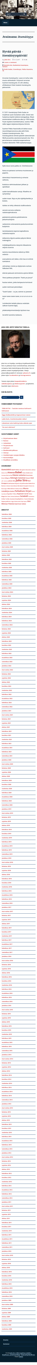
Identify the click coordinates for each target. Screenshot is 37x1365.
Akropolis (22, 469)
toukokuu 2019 (7, 838)
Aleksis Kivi (4, 473)
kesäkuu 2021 (6, 735)
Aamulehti (6, 469)
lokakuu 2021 (6, 719)
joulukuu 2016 (6, 956)
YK (3, 71)
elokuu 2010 (6, 1267)
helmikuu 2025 (7, 580)
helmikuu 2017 (7, 948)
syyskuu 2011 (6, 1214)
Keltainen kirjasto (14, 483)
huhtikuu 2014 (6, 1087)
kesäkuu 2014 (6, 1079)
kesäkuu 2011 (6, 1226)
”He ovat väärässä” (8, 427)
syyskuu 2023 (6, 633)
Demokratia (8, 65)
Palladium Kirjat (23, 491)
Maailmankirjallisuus (10, 450)
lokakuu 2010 (6, 1259)
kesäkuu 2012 (6, 1177)
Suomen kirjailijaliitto (17, 499)
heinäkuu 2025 (7, 559)
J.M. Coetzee (4, 481)
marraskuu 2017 (7, 911)
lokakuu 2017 (6, 915)
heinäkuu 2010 (7, 1272)
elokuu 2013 (6, 1120)
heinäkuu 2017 (7, 928)
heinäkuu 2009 (7, 1321)
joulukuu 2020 (6, 760)
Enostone (29, 475)
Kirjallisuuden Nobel (26, 483)
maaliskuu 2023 (7, 657)
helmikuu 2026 (7, 535)
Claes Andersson (27, 473)
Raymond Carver (23, 494)
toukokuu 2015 (7, 1034)
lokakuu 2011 (6, 1210)
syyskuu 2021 (6, 723)
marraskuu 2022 (7, 670)
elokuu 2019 (6, 825)
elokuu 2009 (6, 1317)
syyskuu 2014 (6, 1067)
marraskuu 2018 (7, 862)
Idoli (32, 478)
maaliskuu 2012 (7, 1190)
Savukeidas (31, 496)
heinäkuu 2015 (7, 1026)
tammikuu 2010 (7, 1296)
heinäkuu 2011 (7, 1222)
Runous (5, 441)
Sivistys (6, 453)
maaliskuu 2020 (7, 797)
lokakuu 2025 (6, 551)
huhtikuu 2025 (6, 571)
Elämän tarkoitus (19, 475)
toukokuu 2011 (7, 1231)
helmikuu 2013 (7, 1145)
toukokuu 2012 (7, 1182)
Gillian (21, 1356)
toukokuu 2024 (7, 612)
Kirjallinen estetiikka (10, 460)
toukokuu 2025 (7, 567)
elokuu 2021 (6, 727)
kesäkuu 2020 (6, 784)
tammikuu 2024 (7, 625)
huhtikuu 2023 (6, 653)
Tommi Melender (29, 499)
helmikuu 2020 (7, 801)
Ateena (11, 472)
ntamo (11, 491)
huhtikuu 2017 (6, 940)
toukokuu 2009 (7, 1329)
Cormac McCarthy (6, 475)
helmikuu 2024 (7, 621)
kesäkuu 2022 (6, 686)
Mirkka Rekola (19, 488)
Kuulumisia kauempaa (20, 65)
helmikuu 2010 (7, 1292)
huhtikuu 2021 (6, 743)
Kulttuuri (6, 448)
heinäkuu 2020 (7, 780)
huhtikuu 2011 (6, 1235)
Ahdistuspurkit (20, 384)
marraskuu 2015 (7, 1010)
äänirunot (14, 386)
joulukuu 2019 (6, 809)
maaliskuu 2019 (7, 846)
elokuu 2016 (6, 973)
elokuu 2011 (6, 1218)
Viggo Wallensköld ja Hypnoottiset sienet (16, 415)
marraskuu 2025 (7, 547)
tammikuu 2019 (7, 854)
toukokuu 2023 (7, 649)
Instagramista (25, 375)
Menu (5, 22)
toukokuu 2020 (7, 788)
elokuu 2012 (6, 1169)
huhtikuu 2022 (6, 694)
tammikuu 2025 (7, 584)
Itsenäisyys (17, 69)
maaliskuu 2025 (7, 576)
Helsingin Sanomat (18, 478)
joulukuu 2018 (6, 858)
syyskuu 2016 (6, 969)
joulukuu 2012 (6, 1153)
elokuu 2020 (6, 776)
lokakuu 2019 (6, 817)
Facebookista (14, 375)
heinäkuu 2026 (7, 514)
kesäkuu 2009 (6, 1325)
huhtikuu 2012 (6, 1186)
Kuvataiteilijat (8, 457)
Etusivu (5, 1340)
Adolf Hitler (15, 469)
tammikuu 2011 (7, 1247)
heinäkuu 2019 (7, 829)
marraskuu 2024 (7, 592)
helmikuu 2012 (7, 1194)
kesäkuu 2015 (6, 1030)
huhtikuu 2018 (6, 891)
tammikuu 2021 (7, 756)
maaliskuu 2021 (7, 748)
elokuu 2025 (6, 555)
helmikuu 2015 (7, 1046)
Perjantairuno (8, 445)
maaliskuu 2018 (7, 895)
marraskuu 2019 (7, 813)
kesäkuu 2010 (6, 1276)
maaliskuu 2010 (7, 1288)
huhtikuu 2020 (6, 793)
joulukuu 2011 (6, 1202)
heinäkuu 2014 (7, 1075)
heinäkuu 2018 (7, 879)
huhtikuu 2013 (6, 1136)
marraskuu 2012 (7, 1157)
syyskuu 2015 (6, 1018)
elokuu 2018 (6, 874)
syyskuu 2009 (6, 1313)
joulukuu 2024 (6, 588)
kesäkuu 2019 (6, 833)
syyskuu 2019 (6, 821)
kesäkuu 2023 (6, 645)
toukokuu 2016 (7, 985)
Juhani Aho (11, 481)
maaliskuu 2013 (7, 1141)
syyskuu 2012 (6, 1165)
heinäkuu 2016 (7, 977)
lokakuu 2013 (6, 1112)
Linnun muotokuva (11, 486)
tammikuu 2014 (7, 1100)
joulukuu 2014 (6, 1055)
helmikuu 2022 (7, 702)
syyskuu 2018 (6, 870)
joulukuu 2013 (6, 1104)
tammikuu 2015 (7, 1050)
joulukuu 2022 (6, 666)
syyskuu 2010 (6, 1263)
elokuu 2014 (6, 1071)
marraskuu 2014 (7, 1059)
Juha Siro (7, 60)
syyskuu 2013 (6, 1116)
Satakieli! (24, 496)
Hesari (28, 478)
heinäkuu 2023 (7, 641)
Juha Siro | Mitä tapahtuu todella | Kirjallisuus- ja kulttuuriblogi (16, 1353)
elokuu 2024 (6, 604)
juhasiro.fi (26, 373)
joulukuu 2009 (6, 1300)
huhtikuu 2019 (6, 842)
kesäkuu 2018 (6, 883)
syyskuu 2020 (6, 772)
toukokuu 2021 (7, 739)
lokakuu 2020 (6, 768)
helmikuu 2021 (7, 752)
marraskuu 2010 (7, 1255)
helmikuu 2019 (7, 850)
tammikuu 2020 (7, 805)
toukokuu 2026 (7, 522)
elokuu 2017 (6, 924)
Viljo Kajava (24, 501)
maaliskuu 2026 (7, 530)
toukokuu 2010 (7, 1280)
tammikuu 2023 (7, 661)
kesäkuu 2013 (6, 1128)
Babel (18, 472)
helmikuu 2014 (7, 1095)
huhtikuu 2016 (6, 989)
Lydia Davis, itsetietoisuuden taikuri (14, 419)
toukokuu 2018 (7, 887)
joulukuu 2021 (6, 711)
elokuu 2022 (6, 682)
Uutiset (4, 66)
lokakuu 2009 (6, 1308)
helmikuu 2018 (7, 899)
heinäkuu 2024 (7, 608)
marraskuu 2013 (7, 1108)
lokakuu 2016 (6, 964)
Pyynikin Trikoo (12, 494)
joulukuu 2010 (6, 1251)
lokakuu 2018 (6, 866)
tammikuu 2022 (7, 707)
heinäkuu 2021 (7, 731)
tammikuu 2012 (7, 1198)
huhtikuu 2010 (6, 1284)
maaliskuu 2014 (7, 1091)
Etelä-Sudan (8, 69)
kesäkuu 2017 (6, 932)
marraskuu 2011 (7, 1206)
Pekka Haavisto (27, 69)
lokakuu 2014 (6, 1063)
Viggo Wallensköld (16, 501)
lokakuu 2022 (6, 674)
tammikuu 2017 (7, 952)
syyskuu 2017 (6, 919)
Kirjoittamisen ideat (10, 438)
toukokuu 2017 (7, 936)
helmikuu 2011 (7, 1243)
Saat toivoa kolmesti (13, 496)
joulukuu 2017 (6, 907)
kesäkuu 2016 (6, 981)
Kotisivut (6, 1344)
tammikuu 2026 (7, 539)
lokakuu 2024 (6, 596)
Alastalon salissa (30, 469)
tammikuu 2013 (7, 1149)
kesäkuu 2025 (6, 563)
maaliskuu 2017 (7, 944)
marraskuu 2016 (7, 960)
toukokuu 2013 (7, 1132)
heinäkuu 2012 (7, 1173)
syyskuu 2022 (6, 678)
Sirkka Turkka (5, 499)
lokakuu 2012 (6, 1161)
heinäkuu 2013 (7, 1124)
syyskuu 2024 (6, 600)
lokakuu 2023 (6, 629)
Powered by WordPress (28, 1354)
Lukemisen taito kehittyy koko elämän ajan (17, 423)
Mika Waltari (11, 488)
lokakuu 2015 (6, 1014)
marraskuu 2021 (7, 715)
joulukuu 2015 (6, 1005)
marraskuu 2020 (7, 764)
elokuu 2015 (6, 1022)
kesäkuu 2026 (6, 518)
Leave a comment (10, 63)
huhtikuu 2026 (6, 526)
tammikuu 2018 (7, 903)
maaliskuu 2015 (7, 1042)
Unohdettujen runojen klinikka (14, 455)
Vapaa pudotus (6, 501)
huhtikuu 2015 (6, 1038)
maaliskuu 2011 (7, 1239)
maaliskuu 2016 (7, 993)
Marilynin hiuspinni (23, 486)
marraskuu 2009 (7, 1304)
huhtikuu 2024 (6, 617)
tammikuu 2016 (7, 1001)
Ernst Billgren (5, 478)
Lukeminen (7, 443)
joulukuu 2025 (6, 543)
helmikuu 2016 (7, 997)
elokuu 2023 (6, 637)
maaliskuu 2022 (7, 698)
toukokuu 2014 (7, 1083)
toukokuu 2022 (7, 690)
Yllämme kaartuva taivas (17, 504)
